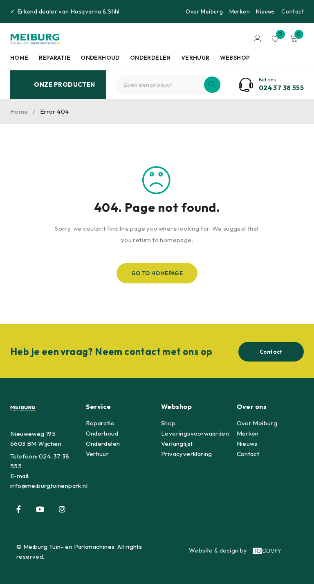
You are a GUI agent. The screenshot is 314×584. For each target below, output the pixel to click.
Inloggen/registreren (258, 38)
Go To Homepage (157, 273)
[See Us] (62, 509)
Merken (239, 11)
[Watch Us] (40, 509)
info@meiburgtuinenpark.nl (48, 486)
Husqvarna (85, 11)
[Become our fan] (18, 509)
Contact (292, 11)
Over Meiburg (204, 11)
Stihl (114, 11)
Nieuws (265, 11)
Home (19, 111)
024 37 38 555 (281, 87)
